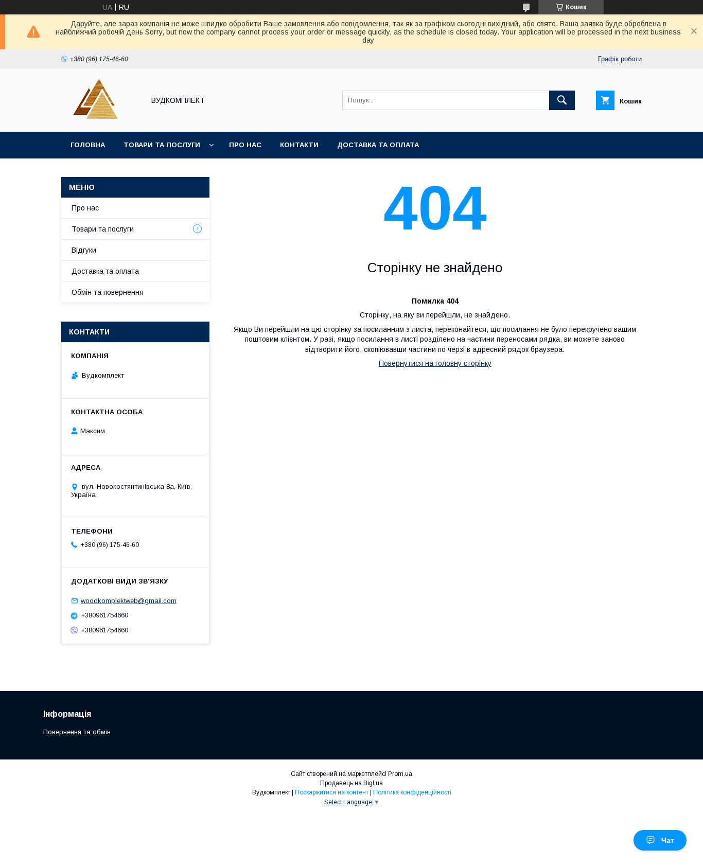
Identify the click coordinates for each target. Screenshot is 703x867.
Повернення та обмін (77, 732)
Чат (667, 840)
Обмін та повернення (108, 292)
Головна (88, 145)
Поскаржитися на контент (331, 792)
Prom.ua (400, 773)
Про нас (245, 145)
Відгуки (84, 250)
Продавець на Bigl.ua (351, 783)
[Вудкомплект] (100, 118)
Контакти (299, 145)
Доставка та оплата (378, 145)
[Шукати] (562, 100)
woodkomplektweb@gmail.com (129, 601)
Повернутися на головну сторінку (435, 363)
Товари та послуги (162, 145)
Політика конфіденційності (412, 792)
